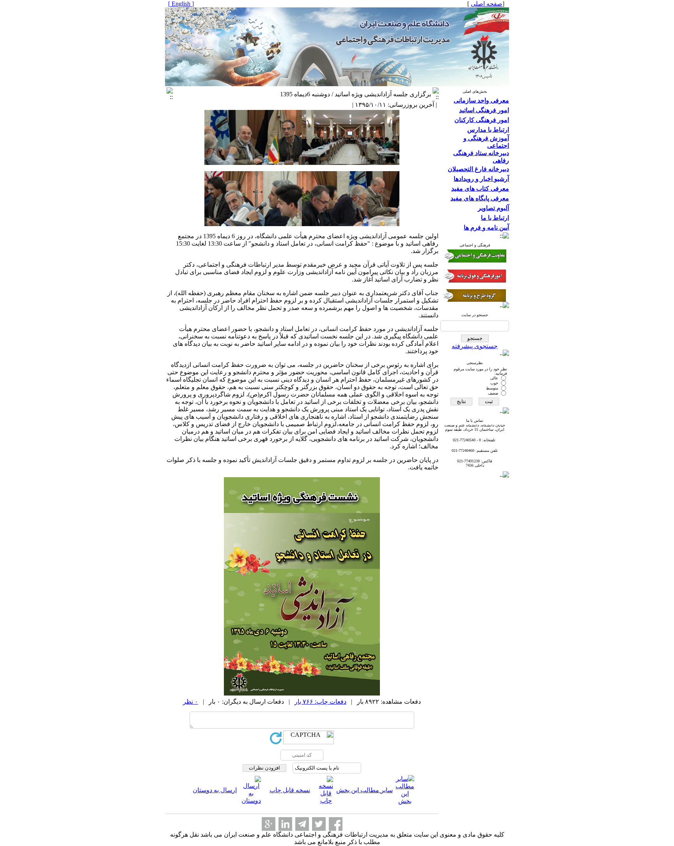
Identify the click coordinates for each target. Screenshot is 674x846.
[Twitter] (319, 824)
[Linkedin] (285, 824)
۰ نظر (190, 701)
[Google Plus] (268, 824)
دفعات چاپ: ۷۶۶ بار (320, 701)
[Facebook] (335, 824)
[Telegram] (302, 824)
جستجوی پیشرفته (475, 346)
